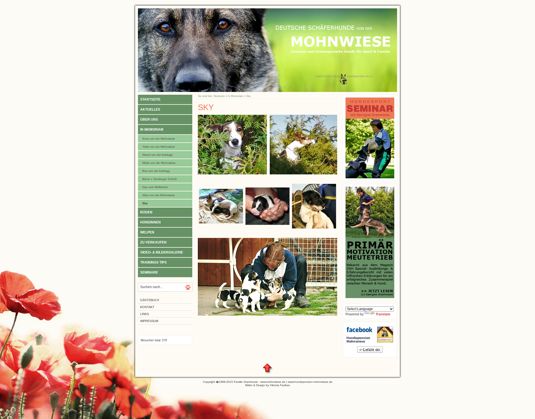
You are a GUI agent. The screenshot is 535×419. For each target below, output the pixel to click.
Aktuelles (150, 109)
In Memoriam (151, 129)
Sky (145, 203)
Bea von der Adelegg (156, 170)
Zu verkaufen (153, 242)
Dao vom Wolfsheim (155, 187)
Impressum (149, 321)
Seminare (149, 272)
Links (144, 314)
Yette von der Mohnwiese (158, 146)
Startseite (150, 99)
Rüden (146, 212)
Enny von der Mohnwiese (158, 138)
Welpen (147, 232)
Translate (383, 314)
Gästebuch (149, 300)
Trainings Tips (153, 262)
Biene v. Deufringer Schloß (159, 179)
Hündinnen (150, 222)
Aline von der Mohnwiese (158, 195)
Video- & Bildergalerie (161, 252)
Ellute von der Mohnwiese (159, 162)
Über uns (149, 119)
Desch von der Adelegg (157, 154)
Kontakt (147, 307)
